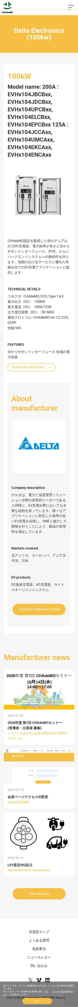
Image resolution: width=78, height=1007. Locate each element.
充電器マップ (39, 932)
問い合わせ (39, 966)
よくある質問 (39, 940)
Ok (37, 1001)
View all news (39, 894)
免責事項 (39, 949)
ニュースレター (39, 957)
